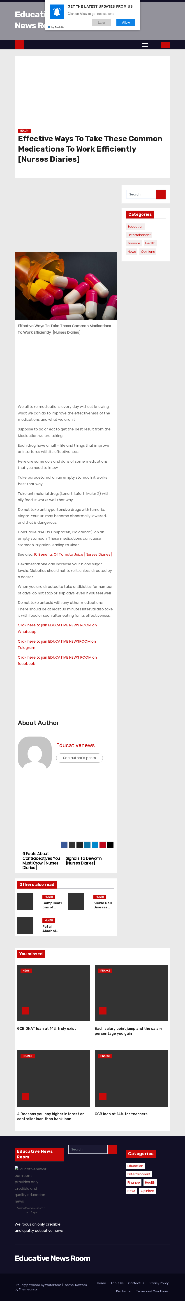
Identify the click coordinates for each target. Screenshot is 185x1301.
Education (135, 226)
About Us (117, 1283)
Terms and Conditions (152, 1291)
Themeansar (28, 1289)
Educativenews (75, 745)
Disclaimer (124, 1291)
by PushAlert (58, 27)
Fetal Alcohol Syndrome (51, 931)
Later (101, 22)
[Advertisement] (92, 93)
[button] (155, 45)
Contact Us (136, 1283)
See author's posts (79, 757)
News (132, 251)
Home (101, 1283)
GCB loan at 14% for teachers (121, 1114)
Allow (126, 22)
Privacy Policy (159, 1283)
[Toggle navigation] (145, 44)
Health (24, 130)
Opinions (148, 251)
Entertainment (139, 235)
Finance (134, 243)
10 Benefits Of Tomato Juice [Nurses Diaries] (73, 554)
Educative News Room (52, 1258)
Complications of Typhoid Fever (52, 910)
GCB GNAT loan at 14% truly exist (46, 1028)
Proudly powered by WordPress (38, 1285)
